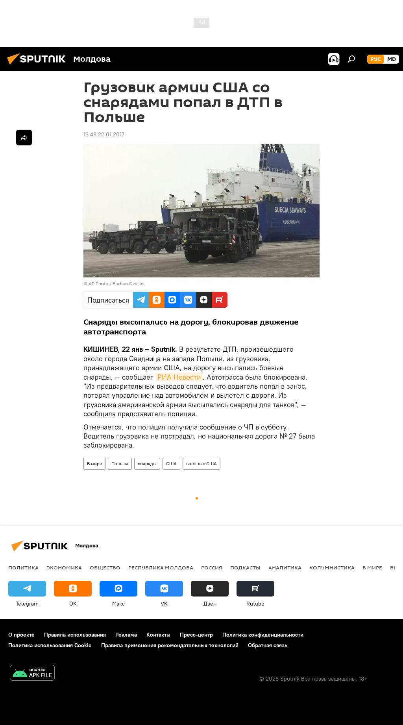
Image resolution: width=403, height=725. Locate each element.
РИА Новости (179, 377)
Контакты (158, 634)
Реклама (126, 634)
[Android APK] (32, 674)
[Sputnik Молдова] (38, 65)
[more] (24, 137)
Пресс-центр (196, 634)
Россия (211, 567)
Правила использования (75, 634)
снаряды (147, 463)
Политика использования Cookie (50, 645)
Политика (23, 567)
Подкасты (245, 567)
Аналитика (284, 567)
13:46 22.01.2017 (103, 134)
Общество (105, 567)
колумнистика (332, 567)
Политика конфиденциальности (262, 634)
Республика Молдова (160, 567)
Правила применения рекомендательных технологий (169, 645)
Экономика (64, 567)
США (171, 463)
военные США (201, 463)
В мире (94, 463)
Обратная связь (267, 645)
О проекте (21, 634)
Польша (119, 463)
